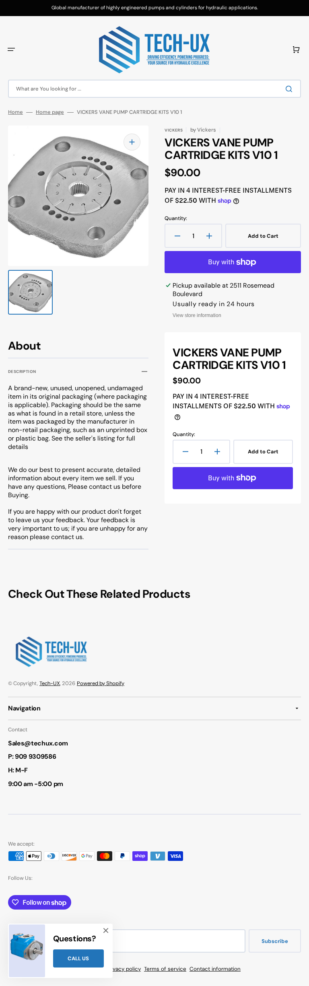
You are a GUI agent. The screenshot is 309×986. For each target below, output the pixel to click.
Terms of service (165, 968)
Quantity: (176, 218)
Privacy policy (123, 968)
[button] (11, 49)
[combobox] (154, 89)
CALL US (78, 958)
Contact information (215, 968)
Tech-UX (49, 683)
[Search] (290, 89)
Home (15, 112)
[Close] (106, 930)
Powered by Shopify (100, 683)
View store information (197, 315)
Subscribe (275, 941)
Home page (50, 112)
